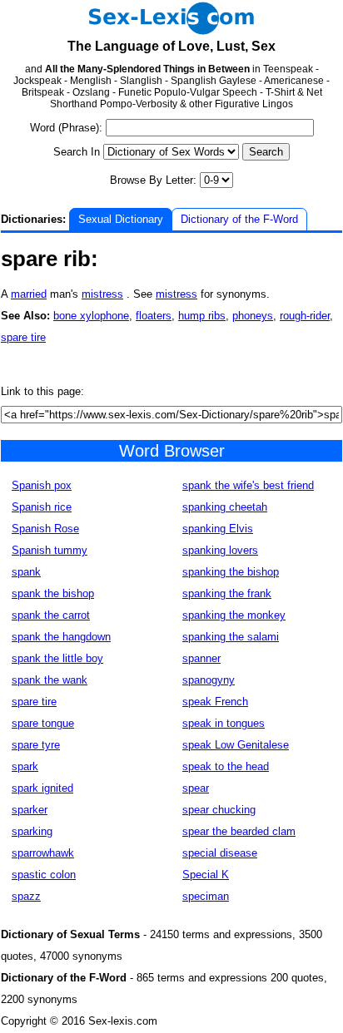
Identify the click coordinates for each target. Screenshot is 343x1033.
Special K (205, 874)
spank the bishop (53, 593)
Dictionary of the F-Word (239, 219)
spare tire (23, 337)
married (29, 294)
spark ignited (42, 788)
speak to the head (225, 766)
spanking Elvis (217, 528)
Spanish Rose (45, 528)
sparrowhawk (43, 853)
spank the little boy (57, 658)
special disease (219, 853)
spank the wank (49, 680)
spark (25, 766)
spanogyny (208, 680)
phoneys (252, 315)
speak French (215, 701)
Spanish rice (42, 507)
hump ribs (202, 315)
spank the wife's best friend (248, 485)
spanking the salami (230, 636)
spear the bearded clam (239, 831)
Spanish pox (42, 485)
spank (26, 572)
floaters (154, 315)
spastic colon (44, 874)
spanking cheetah (224, 507)
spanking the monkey (234, 615)
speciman (205, 896)
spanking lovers (220, 550)
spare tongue (43, 723)
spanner (201, 658)
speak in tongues (223, 723)
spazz (26, 896)
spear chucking (219, 809)
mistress (102, 294)
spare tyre (36, 745)
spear (195, 788)
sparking (32, 831)
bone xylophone (91, 315)
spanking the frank (226, 593)
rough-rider (305, 315)
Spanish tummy (49, 550)
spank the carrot (51, 615)
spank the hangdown (61, 636)
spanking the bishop (230, 572)
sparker (29, 809)
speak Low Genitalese (235, 745)
